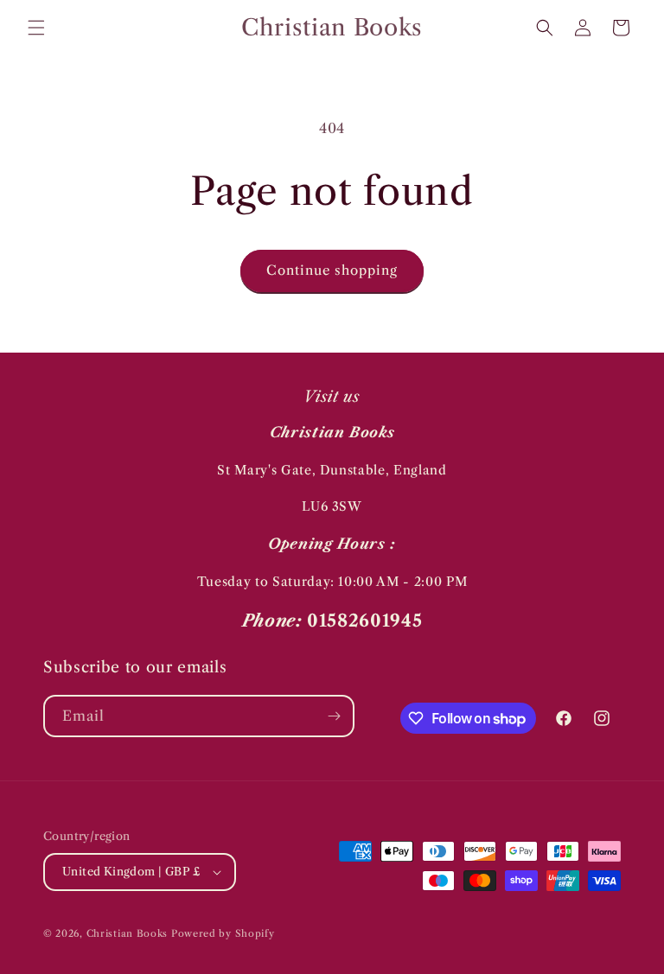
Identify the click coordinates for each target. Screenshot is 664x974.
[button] (36, 28)
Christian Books (128, 933)
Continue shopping (332, 270)
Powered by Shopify (223, 933)
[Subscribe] (334, 716)
